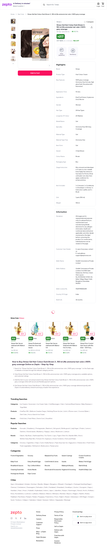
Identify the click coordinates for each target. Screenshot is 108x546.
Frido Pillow (31, 419)
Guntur (76, 487)
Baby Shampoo (86, 404)
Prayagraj (41, 497)
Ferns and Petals (70, 439)
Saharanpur (74, 497)
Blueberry (40, 432)
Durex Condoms (58, 439)
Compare (90, 22)
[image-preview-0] (13, 21)
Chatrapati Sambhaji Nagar (82, 484)
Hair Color (21, 14)
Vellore (51, 500)
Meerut (48, 494)
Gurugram (83, 487)
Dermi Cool (40, 419)
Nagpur (75, 494)
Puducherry (49, 497)
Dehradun (39, 487)
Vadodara (32, 500)
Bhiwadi (60, 484)
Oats (62, 404)
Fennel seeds (31, 432)
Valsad (39, 500)
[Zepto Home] (7, 4)
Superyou (48, 439)
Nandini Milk (73, 436)
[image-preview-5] (13, 58)
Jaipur (51, 491)
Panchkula (21, 497)
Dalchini (22, 432)
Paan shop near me (61, 443)
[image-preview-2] (13, 36)
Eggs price (72, 443)
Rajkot (61, 497)
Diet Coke (23, 414)
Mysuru (69, 494)
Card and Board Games (72, 404)
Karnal (79, 491)
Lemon (88, 428)
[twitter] (17, 518)
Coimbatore (21, 487)
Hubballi (30, 491)
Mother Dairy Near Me (27, 439)
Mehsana (55, 494)
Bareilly (40, 484)
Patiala (34, 497)
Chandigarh (68, 484)
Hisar (19, 491)
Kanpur (64, 491)
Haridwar (14, 491)
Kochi (85, 491)
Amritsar (33, 484)
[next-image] (49, 65)
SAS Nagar (83, 497)
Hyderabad (38, 491)
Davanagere (31, 487)
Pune (56, 497)
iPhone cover (72, 411)
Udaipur (25, 500)
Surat (12, 500)
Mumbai (62, 494)
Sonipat (90, 497)
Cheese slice (81, 443)
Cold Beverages (54, 404)
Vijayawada (59, 500)
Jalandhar (58, 491)
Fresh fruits (90, 443)
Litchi (65, 411)
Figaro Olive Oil (62, 436)
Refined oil (36, 446)
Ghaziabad (60, 487)
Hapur (90, 487)
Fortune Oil (40, 439)
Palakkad (13, 497)
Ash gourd (56, 428)
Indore (45, 491)
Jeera (52, 432)
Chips (37, 443)
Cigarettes (30, 443)
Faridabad (52, 487)
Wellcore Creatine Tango (38, 411)
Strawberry (30, 428)
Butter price (45, 446)
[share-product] (92, 27)
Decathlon (49, 419)
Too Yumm (48, 436)
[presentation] (16, 14)
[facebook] (22, 518)
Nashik (81, 494)
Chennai (13, 487)
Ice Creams (23, 404)
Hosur (25, 491)
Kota (12, 494)
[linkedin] (26, 518)
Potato (82, 428)
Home (12, 14)
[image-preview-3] (13, 43)
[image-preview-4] (13, 51)
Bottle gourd (65, 428)
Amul (80, 436)
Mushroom (59, 432)
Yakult (22, 436)
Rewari (67, 497)
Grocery (22, 443)
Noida (87, 494)
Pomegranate (40, 428)
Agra (12, 484)
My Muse (28, 436)
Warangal (67, 500)
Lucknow (28, 494)
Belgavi (46, 484)
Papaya (46, 432)
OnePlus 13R (24, 411)
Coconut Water (83, 411)
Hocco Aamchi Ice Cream (36, 414)
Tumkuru (18, 500)
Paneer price (54, 446)
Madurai (42, 494)
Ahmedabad (19, 484)
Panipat (28, 497)
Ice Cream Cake (42, 404)
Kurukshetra (19, 494)
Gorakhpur (68, 487)
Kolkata (90, 491)
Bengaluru (53, 484)
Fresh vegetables (25, 446)
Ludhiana (35, 494)
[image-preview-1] (13, 28)
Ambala (27, 484)
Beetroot (49, 428)
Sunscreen (32, 404)
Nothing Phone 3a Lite (54, 411)
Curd (41, 443)
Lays (54, 436)
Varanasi (45, 500)
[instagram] (13, 518)
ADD (22, 334)
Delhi (46, 487)
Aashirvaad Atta (38, 436)
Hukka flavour (49, 443)
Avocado (23, 428)
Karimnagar (72, 491)
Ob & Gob (23, 419)
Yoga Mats (23, 407)
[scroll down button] (13, 63)
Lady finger (74, 428)
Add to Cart (35, 73)
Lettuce (66, 432)
